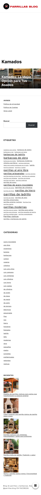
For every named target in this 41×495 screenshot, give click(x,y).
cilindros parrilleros (11, 163)
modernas (7, 340)
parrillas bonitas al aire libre (12, 176)
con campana (9, 272)
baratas (6, 252)
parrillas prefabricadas (11, 214)
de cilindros (8, 289)
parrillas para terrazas (10, 212)
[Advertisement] (20, 37)
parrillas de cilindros (23, 188)
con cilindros (8, 279)
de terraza (7, 306)
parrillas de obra (21, 197)
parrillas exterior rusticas (13, 202)
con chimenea (9, 276)
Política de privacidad (12, 104)
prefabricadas (9, 357)
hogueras (7, 326)
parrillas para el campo (11, 210)
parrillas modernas (15, 207)
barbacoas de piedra (10, 161)
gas (5, 320)
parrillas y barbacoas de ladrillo (15, 219)
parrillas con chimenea (10, 178)
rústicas (6, 364)
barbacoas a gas (9, 152)
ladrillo (32, 165)
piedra (6, 350)
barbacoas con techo (21, 152)
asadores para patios (10, 150)
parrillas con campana (28, 176)
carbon (6, 259)
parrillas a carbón (20, 167)
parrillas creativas (21, 180)
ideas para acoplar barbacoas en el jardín (16, 165)
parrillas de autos (9, 187)
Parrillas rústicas (11, 216)
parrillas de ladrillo (17, 194)
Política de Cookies (11, 107)
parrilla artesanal (9, 167)
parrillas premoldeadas (25, 214)
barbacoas (7, 255)
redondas (7, 360)
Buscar (7, 121)
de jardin (7, 292)
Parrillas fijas (27, 202)
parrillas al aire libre (16, 170)
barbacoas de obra (16, 157)
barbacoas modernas (24, 161)
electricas (7, 309)
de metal (7, 299)
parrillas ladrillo (8, 204)
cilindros (7, 265)
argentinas (7, 248)
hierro (6, 323)
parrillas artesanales (14, 173)
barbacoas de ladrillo (14, 154)
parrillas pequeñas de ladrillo (27, 212)
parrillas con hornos (24, 178)
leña (5, 337)
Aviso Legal (8, 111)
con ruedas (8, 286)
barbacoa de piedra (24, 150)
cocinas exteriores (24, 163)
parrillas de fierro (9, 191)
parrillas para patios (26, 210)
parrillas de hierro (25, 190)
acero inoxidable (10, 242)
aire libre (7, 245)
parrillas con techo (9, 180)
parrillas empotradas (11, 200)
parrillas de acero (10, 182)
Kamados (7, 330)
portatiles (7, 354)
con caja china (9, 269)
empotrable (8, 313)
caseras (6, 262)
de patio (7, 303)
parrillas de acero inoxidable (18, 185)
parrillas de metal (9, 197)
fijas (5, 316)
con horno (7, 282)
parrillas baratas (30, 173)
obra (5, 343)
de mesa (7, 296)
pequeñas (7, 347)
